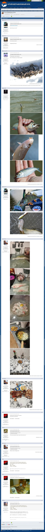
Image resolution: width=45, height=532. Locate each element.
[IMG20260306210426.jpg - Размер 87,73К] (20, 361)
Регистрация (29, 0)
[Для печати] (11, 524)
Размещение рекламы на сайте (25, 530)
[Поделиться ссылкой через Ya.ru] (5, 524)
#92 (41, 474)
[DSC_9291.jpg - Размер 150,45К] (26, 123)
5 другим (38, 409)
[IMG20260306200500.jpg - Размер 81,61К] (20, 308)
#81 (41, 20)
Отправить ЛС (6, 45)
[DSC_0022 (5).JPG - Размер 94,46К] (26, 223)
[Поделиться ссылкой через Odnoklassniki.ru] (1, 524)
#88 (41, 412)
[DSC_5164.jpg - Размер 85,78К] (24, 147)
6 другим (38, 83)
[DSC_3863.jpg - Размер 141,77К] (26, 171)
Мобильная (11, 530)
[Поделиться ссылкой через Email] (10, 524)
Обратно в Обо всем (41, 522)
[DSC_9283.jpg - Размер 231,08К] (26, 102)
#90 (41, 443)
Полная (8, 530)
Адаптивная (4, 530)
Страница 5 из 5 (7, 16)
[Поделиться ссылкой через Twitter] (6, 524)
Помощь (31, 530)
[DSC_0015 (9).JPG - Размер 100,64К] (26, 200)
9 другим (38, 236)
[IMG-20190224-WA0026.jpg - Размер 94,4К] (26, 70)
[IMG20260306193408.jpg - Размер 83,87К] (20, 255)
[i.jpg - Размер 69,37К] (20, 486)
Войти (26, 0)
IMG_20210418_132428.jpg (14, 25)
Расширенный (43, 0)
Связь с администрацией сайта (17, 530)
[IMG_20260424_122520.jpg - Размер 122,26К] (21, 394)
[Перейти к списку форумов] (4, 4)
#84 (41, 88)
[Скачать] (12, 524)
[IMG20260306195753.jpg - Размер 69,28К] (20, 281)
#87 (41, 378)
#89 (41, 427)
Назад (3, 16)
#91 (41, 459)
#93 (41, 500)
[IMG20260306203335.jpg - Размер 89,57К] (20, 335)
